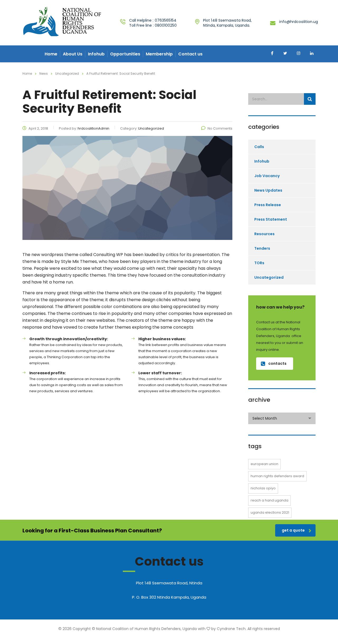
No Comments (220, 128)
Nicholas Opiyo (263, 488)
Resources (264, 233)
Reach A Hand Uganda (269, 500)
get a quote (293, 530)
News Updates (268, 190)
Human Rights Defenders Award (277, 476)
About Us (72, 54)
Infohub (96, 54)
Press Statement (270, 219)
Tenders (262, 248)
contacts (277, 363)
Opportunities (125, 54)
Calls (259, 146)
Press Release (267, 204)
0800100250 (166, 25)
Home (51, 54)
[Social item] (272, 54)
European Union (264, 463)
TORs (259, 263)
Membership (159, 54)
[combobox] (282, 418)
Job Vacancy (267, 175)
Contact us (190, 54)
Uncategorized (269, 277)
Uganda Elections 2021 (270, 512)
